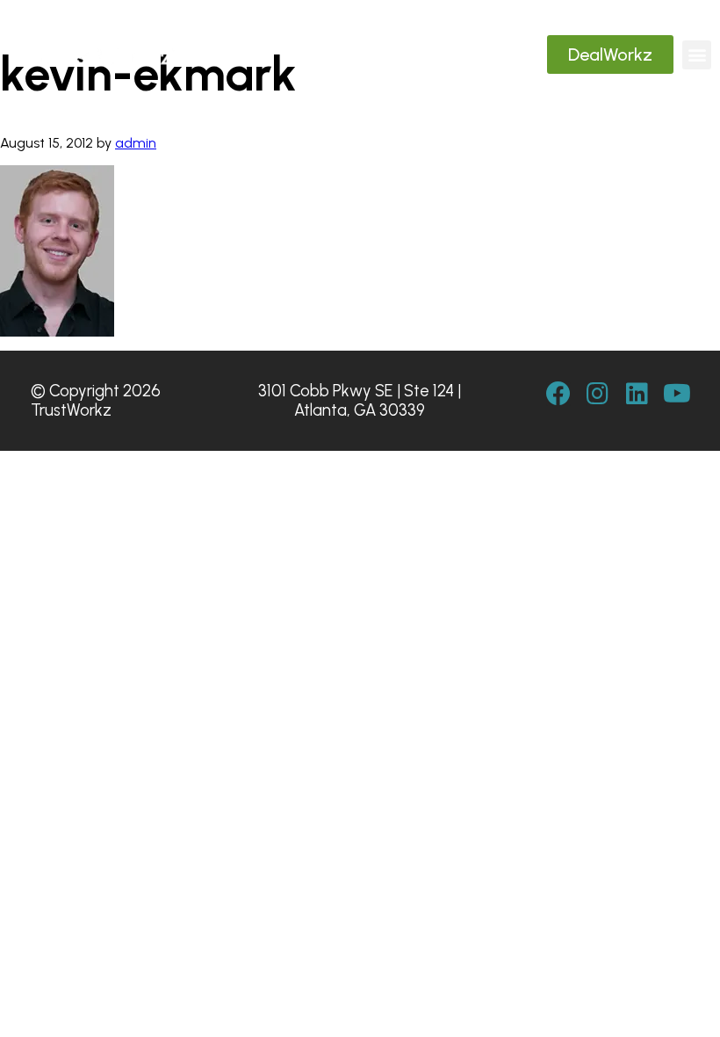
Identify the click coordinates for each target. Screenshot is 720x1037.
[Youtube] (677, 393)
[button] (696, 54)
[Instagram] (598, 393)
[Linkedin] (637, 393)
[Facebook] (558, 393)
